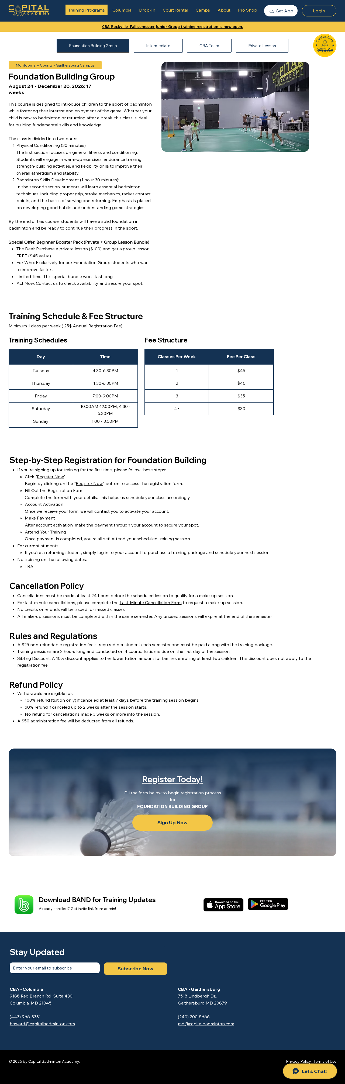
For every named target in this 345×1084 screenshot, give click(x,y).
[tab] (93, 46)
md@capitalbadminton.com (206, 1023)
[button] (281, 10)
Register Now (50, 476)
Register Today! (172, 779)
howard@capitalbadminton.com (42, 1023)
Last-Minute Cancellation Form (151, 602)
